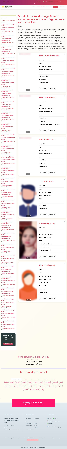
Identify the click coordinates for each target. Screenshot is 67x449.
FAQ (8, 1)
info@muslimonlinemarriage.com (51, 1)
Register (62, 7)
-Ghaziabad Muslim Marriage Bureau (6, 131)
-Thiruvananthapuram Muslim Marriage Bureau (7, 156)
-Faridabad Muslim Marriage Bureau (6, 123)
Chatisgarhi (59, 386)
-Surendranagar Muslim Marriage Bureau (7, 263)
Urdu (52, 386)
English (40, 386)
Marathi (24, 382)
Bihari (61, 382)
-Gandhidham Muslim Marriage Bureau (6, 219)
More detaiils (52, 88)
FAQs (35, 421)
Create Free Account (32, 440)
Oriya (14, 386)
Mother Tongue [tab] (16, 379)
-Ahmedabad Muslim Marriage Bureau (6, 167)
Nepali (37, 389)
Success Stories (29, 430)
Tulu (42, 389)
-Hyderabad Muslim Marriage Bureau (6, 39)
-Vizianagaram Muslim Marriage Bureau (7, 112)
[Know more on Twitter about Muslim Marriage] (63, 1)
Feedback (36, 418)
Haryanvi (20, 386)
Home (34, 7)
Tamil (35, 382)
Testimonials (29, 423)
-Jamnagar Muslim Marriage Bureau (6, 226)
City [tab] (32, 379)
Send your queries (8, 343)
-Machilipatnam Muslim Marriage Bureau (7, 72)
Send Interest (43, 88)
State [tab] (38, 379)
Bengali (17, 382)
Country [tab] (45, 379)
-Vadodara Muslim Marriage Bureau (6, 270)
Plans (43, 7)
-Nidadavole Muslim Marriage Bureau (6, 79)
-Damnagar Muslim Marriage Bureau (6, 208)
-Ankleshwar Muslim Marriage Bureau (6, 186)
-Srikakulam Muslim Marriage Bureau (6, 94)
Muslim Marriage (33, 447)
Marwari (47, 386)
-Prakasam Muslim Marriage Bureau (6, 87)
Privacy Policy (29, 425)
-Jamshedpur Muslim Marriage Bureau (6, 145)
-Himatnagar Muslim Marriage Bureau (6, 222)
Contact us (49, 7)
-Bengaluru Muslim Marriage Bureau (6, 153)
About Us (28, 421)
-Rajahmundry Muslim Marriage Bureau (6, 90)
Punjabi (30, 382)
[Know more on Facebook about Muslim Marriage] (60, 1)
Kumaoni (25, 389)
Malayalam (48, 382)
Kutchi (32, 389)
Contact (13, 1)
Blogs (35, 423)
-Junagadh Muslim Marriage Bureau (6, 237)
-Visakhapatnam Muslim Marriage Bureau (7, 109)
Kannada (55, 382)
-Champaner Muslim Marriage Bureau (6, 277)
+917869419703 (38, 1)
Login (55, 7)
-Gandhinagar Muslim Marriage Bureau (6, 211)
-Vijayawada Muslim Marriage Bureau (6, 105)
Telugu (40, 382)
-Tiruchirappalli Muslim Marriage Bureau (7, 292)
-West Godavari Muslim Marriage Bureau (7, 116)
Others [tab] (53, 379)
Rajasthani (8, 386)
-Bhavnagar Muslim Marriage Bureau (6, 193)
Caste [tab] (25, 379)
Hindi (5, 382)
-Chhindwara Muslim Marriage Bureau (6, 307)
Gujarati (11, 382)
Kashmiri (34, 386)
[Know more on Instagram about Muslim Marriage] (35, 3)
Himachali (27, 386)
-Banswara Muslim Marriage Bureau (6, 50)
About (4, 1)
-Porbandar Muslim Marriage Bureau (6, 252)
